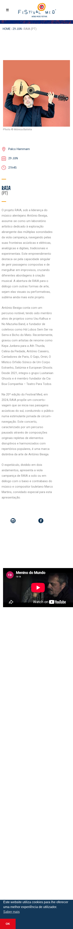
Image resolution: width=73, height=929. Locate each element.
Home (7, 28)
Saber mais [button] (11, 911)
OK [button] (8, 923)
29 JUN (17, 28)
